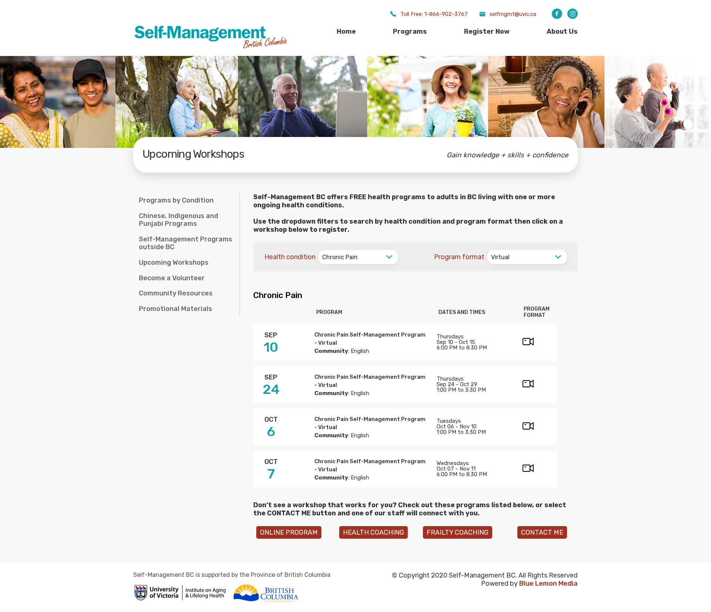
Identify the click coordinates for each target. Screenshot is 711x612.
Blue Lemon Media (548, 583)
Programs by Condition (176, 200)
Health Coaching (373, 532)
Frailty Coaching (457, 532)
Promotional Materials (175, 309)
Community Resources (176, 293)
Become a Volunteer (172, 278)
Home (346, 31)
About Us (562, 31)
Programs (410, 31)
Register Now (487, 31)
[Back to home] (211, 48)
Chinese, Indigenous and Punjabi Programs (178, 220)
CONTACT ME (542, 532)
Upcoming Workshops (173, 262)
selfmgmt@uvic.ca (513, 14)
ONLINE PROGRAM (289, 532)
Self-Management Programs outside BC (185, 243)
